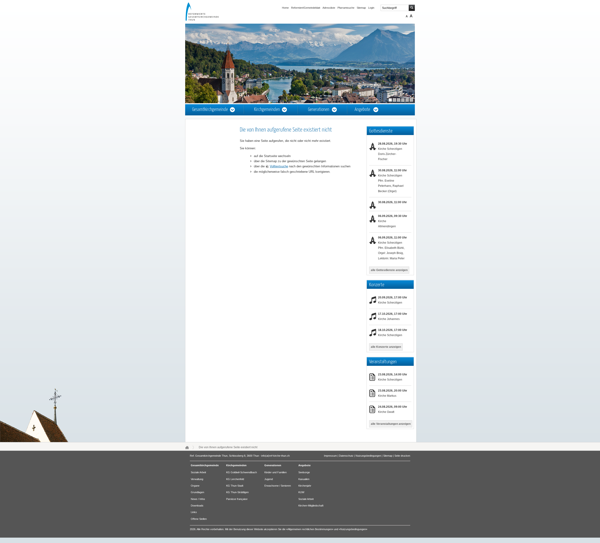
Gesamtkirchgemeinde (210, 109)
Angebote (362, 109)
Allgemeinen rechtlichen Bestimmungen (310, 529)
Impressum (330, 455)
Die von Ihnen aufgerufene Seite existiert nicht (228, 447)
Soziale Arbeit (198, 472)
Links (194, 512)
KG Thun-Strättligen (237, 492)
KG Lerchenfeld (235, 479)
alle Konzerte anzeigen (386, 346)
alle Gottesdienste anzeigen (389, 270)
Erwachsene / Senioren (277, 485)
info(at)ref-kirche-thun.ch (275, 455)
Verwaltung (197, 479)
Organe (195, 485)
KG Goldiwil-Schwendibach (241, 472)
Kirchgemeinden (267, 109)
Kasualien (303, 479)
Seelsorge (304, 472)
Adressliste (328, 7)
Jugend (268, 479)
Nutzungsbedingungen (368, 455)
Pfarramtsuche (346, 7)
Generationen (318, 109)
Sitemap (361, 7)
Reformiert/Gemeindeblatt (305, 7)
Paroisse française (237, 499)
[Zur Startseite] (206, 20)
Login (371, 7)
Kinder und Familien (275, 472)
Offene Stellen (199, 518)
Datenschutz (346, 455)
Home (285, 7)
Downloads (197, 505)
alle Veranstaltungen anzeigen (391, 423)
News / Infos (198, 499)
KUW (301, 492)
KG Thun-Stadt (234, 485)
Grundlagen (197, 492)
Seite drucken (402, 455)
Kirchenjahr (304, 485)
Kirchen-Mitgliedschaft (310, 505)
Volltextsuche (279, 166)
